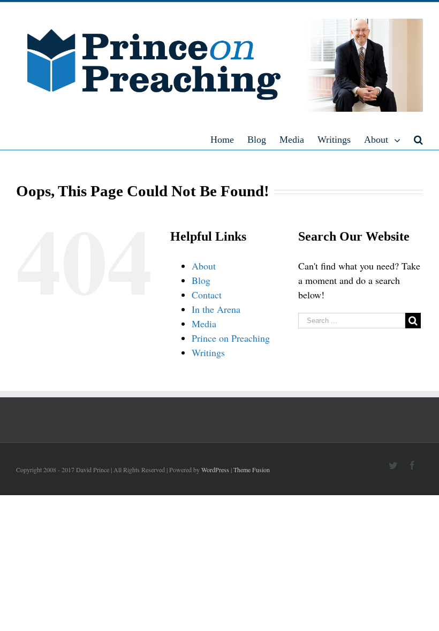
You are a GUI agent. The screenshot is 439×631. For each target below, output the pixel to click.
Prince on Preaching (231, 338)
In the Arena (216, 309)
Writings (208, 352)
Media (204, 323)
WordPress (215, 469)
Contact (207, 294)
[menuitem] (228, 139)
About (204, 265)
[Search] (418, 139)
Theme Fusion (251, 469)
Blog (201, 280)
